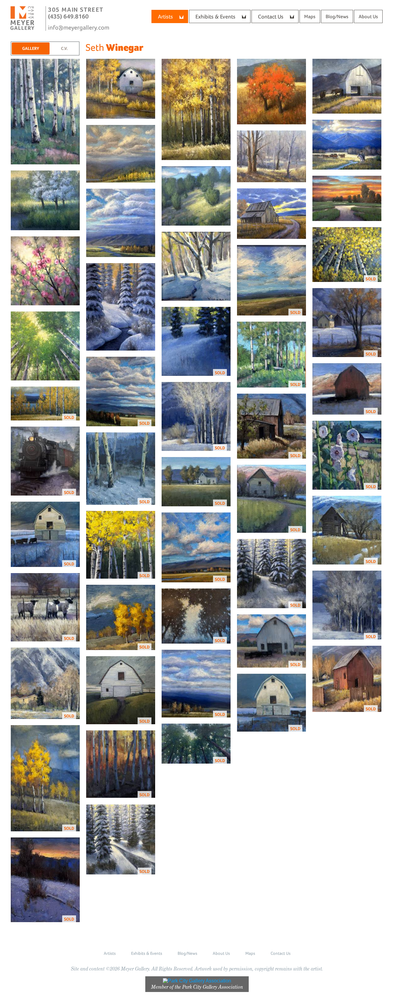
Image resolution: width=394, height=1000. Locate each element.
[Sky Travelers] (120, 223)
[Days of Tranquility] (45, 200)
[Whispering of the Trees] (45, 345)
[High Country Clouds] (120, 154)
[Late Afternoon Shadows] (347, 145)
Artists (165, 16)
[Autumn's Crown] (196, 109)
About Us (368, 16)
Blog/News (337, 16)
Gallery (30, 48)
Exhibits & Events (215, 16)
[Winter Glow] (120, 307)
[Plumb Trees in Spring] (45, 270)
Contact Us (270, 16)
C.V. (64, 48)
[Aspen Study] (45, 111)
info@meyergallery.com (78, 27)
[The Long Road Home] (271, 213)
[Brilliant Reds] (271, 91)
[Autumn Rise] (120, 89)
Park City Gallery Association (212, 987)
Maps (310, 16)
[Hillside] (196, 196)
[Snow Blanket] (196, 266)
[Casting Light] (347, 86)
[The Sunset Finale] (347, 198)
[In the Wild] (271, 156)
